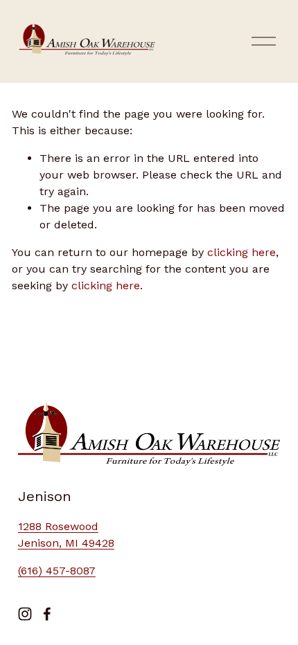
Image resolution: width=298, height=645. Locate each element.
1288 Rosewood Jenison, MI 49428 (66, 534)
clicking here (241, 252)
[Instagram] (25, 614)
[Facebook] (47, 614)
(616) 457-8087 (57, 570)
